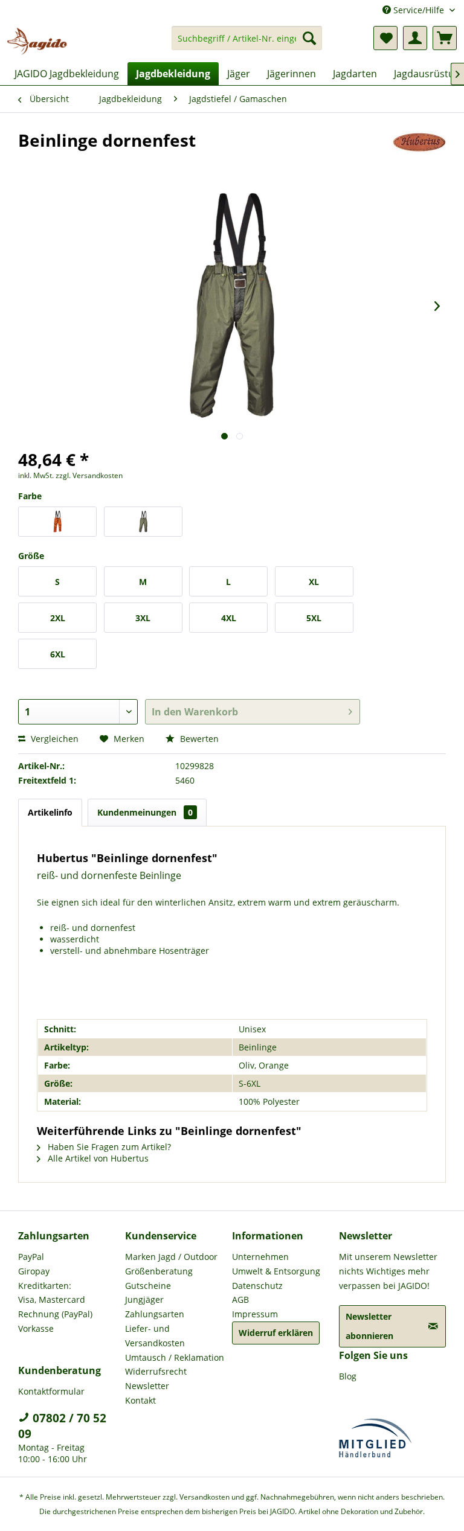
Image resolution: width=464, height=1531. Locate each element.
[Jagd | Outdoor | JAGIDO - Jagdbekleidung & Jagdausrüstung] (37, 41)
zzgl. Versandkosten (89, 475)
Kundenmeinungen (145, 812)
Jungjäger (144, 1299)
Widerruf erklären (276, 1332)
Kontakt (140, 1400)
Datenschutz (257, 1285)
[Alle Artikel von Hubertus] (419, 152)
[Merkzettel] (385, 38)
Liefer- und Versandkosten (155, 1336)
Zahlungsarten (154, 1314)
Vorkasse (36, 1328)
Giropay (34, 1271)
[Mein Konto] (415, 38)
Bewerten (198, 738)
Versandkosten (204, 1497)
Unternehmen (260, 1256)
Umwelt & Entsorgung (276, 1271)
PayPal (31, 1256)
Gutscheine (148, 1285)
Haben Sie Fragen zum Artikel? (108, 1146)
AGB (240, 1299)
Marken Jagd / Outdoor (171, 1256)
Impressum (255, 1314)
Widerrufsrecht (156, 1371)
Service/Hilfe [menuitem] (418, 10)
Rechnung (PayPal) (55, 1314)
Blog (347, 1376)
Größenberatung (159, 1271)
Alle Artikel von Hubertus (97, 1158)
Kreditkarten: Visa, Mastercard (51, 1293)
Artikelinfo (50, 812)
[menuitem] (247, 44)
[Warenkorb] (445, 38)
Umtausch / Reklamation (174, 1357)
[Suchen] (309, 38)
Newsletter (147, 1386)
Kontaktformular (51, 1391)
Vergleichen (53, 738)
